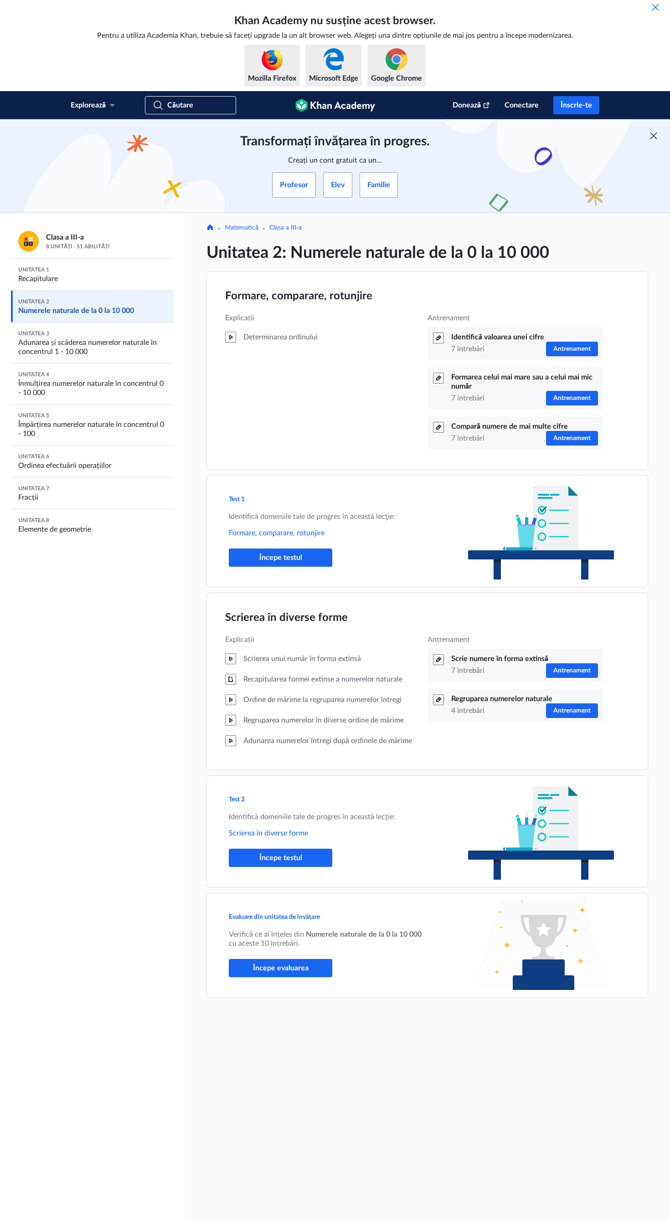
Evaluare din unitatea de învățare (274, 917)
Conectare (522, 105)
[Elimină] (655, 7)
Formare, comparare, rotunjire (298, 296)
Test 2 (237, 799)
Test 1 (237, 499)
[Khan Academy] (335, 105)
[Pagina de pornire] (210, 228)
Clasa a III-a (285, 228)
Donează (467, 105)
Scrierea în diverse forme (286, 617)
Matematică (241, 228)
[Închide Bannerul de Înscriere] (653, 136)
